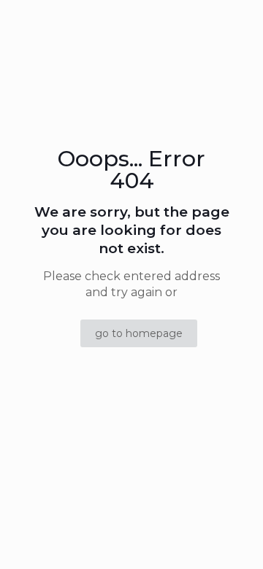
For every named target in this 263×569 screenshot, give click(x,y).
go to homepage (139, 333)
